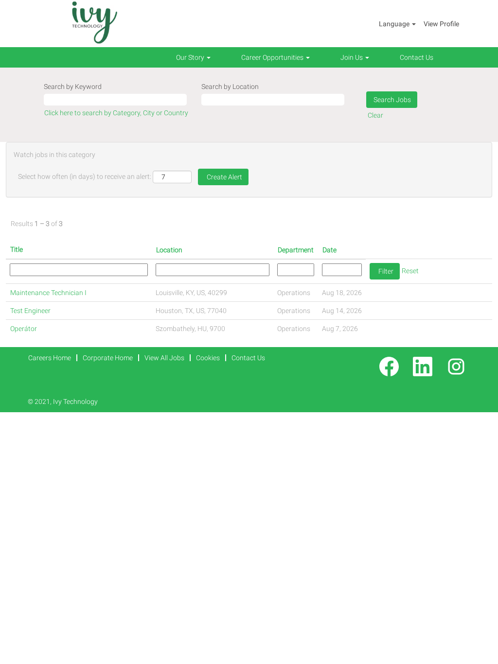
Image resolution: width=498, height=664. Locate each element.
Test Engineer (30, 311)
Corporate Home (108, 358)
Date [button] (329, 250)
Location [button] (169, 250)
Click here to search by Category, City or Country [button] (116, 113)
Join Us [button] (352, 57)
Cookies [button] (208, 358)
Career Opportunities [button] (273, 57)
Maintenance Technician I (48, 293)
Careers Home (49, 358)
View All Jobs (164, 358)
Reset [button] (410, 271)
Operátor (23, 328)
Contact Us (416, 57)
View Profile (441, 24)
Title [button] (16, 249)
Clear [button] (375, 115)
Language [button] (395, 24)
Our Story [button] (191, 57)
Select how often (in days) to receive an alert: (84, 176)
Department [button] (296, 250)
